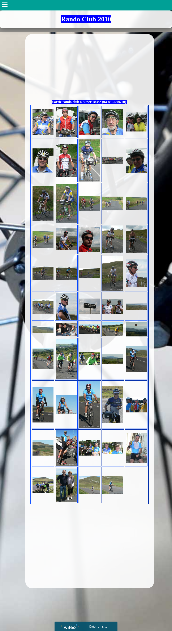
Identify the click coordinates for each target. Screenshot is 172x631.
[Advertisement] (89, 67)
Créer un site (98, 626)
